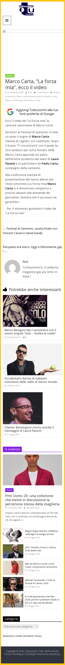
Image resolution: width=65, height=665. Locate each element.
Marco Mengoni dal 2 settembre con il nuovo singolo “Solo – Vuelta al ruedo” (30, 331)
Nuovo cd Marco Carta (46, 96)
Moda (9, 490)
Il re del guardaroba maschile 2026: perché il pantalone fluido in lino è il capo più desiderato (42, 599)
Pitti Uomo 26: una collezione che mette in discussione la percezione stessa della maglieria (32, 499)
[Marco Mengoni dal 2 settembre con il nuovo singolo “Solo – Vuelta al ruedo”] (25, 297)
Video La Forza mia (13, 100)
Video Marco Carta (32, 100)
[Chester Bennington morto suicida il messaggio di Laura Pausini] (23, 394)
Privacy (38, 635)
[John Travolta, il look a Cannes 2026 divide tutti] (13, 545)
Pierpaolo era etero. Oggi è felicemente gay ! (32, 249)
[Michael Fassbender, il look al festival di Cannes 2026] (13, 578)
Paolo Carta (50, 163)
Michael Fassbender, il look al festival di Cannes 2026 (40, 582)
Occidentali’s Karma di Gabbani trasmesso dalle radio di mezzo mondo (30, 380)
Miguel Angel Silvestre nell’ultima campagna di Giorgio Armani (41, 532)
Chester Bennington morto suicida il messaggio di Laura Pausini (29, 429)
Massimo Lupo (33, 507)
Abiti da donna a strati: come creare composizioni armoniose (41, 565)
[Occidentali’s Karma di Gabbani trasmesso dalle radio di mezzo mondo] (32, 345)
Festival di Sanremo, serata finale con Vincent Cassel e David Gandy (30, 231)
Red (30, 92)
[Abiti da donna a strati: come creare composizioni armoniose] (13, 562)
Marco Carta (22, 96)
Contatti (18, 635)
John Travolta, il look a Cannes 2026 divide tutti (40, 549)
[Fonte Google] (32, 112)
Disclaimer (28, 635)
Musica (10, 75)
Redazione (8, 635)
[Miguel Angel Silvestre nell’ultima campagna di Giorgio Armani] (13, 529)
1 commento (42, 92)
